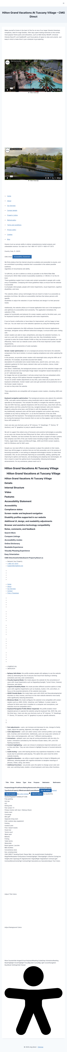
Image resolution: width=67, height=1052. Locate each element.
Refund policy (11, 220)
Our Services (11, 205)
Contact (54, 790)
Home (9, 196)
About (9, 201)
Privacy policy (11, 230)
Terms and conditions (14, 225)
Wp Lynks (20, 794)
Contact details (12, 210)
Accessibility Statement (22, 257)
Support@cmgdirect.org (15, 566)
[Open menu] (63, 3)
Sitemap (40, 1047)
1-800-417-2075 (12, 563)
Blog (8, 239)
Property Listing (12, 215)
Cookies (9, 234)
